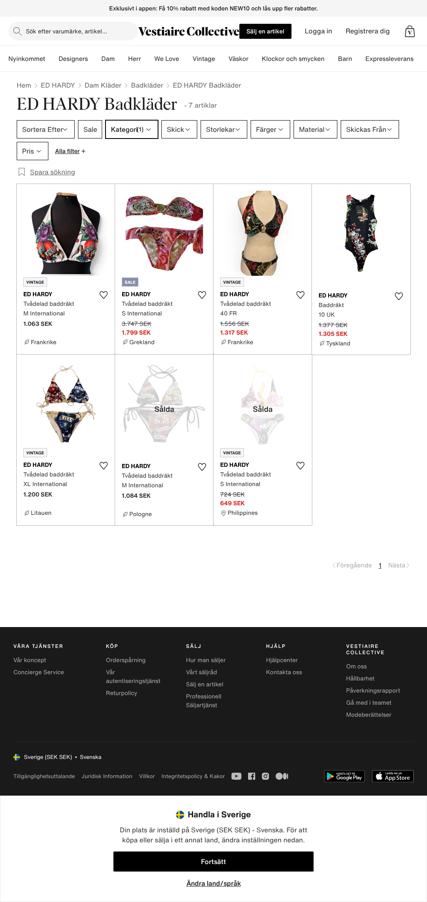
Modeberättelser (369, 715)
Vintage (204, 58)
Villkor (147, 776)
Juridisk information (107, 776)
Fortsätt (213, 862)
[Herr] (147, 58)
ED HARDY (58, 85)
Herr (134, 58)
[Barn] (358, 58)
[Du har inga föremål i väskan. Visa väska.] (410, 31)
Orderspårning (126, 660)
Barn (345, 58)
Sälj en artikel (265, 31)
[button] (410, 31)
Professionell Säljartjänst (203, 701)
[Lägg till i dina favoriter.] (103, 295)
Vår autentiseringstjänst (133, 676)
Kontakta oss (284, 672)
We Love (166, 58)
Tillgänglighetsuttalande (44, 776)
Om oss (356, 666)
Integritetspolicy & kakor (193, 776)
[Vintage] (222, 58)
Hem (24, 85)
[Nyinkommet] (51, 58)
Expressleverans (389, 58)
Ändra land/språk (213, 883)
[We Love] (186, 58)
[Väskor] (255, 58)
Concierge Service (38, 672)
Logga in (318, 31)
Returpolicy (121, 693)
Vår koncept (29, 660)
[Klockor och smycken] (331, 58)
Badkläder (147, 85)
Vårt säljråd (201, 672)
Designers (73, 58)
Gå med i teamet (369, 702)
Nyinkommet (26, 58)
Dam (108, 58)
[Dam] (121, 58)
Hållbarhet (360, 678)
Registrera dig (368, 31)
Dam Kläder (103, 85)
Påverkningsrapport (373, 690)
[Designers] (94, 58)
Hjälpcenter (282, 660)
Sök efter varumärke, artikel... (66, 31)
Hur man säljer (206, 660)
